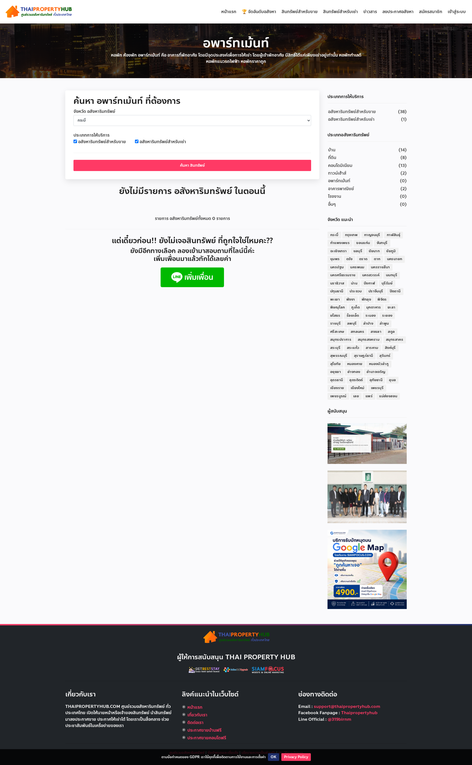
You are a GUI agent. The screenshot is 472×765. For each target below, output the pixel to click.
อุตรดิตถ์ (356, 380)
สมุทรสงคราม (368, 339)
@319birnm (339, 719)
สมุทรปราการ (340, 339)
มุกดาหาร (373, 307)
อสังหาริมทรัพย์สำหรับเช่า (163, 142)
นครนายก (394, 259)
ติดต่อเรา (195, 722)
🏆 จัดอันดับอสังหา (259, 12)
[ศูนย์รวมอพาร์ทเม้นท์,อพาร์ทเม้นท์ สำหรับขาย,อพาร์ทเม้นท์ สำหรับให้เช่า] (38, 11)
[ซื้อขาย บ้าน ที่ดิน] (192, 277)
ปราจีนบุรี (375, 291)
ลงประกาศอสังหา (398, 12)
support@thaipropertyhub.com (347, 706)
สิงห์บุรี (390, 348)
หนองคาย (354, 364)
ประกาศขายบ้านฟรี (204, 730)
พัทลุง (366, 299)
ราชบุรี (335, 323)
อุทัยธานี (376, 380)
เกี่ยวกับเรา (197, 715)
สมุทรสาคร (394, 339)
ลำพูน (384, 323)
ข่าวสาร (370, 12)
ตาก (377, 259)
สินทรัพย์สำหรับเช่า (340, 12)
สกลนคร (357, 331)
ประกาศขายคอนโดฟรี (206, 738)
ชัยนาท (374, 251)
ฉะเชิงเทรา (338, 251)
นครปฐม (337, 267)
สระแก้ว (353, 348)
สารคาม (372, 348)
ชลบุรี (357, 251)
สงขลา (376, 331)
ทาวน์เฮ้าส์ (337, 173)
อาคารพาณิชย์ (341, 189)
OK (273, 757)
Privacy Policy (296, 757)
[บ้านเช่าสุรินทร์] (367, 443)
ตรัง (349, 259)
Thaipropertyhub (359, 713)
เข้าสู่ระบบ (457, 12)
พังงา (350, 299)
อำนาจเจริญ (376, 372)
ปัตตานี (395, 291)
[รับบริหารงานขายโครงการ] (367, 496)
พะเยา (335, 299)
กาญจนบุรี (372, 235)
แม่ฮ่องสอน (388, 396)
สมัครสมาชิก (430, 12)
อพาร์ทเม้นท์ (339, 181)
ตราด (363, 259)
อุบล (392, 380)
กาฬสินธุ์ (393, 235)
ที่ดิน (332, 157)
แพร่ (369, 396)
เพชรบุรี (377, 388)
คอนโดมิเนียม (340, 165)
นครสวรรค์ (370, 275)
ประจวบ (356, 291)
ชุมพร (335, 259)
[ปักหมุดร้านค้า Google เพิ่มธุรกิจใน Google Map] (367, 569)
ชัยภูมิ (391, 251)
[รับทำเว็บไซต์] (268, 669)
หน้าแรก (228, 12)
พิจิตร (382, 299)
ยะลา (392, 307)
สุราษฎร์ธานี (363, 355)
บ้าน (331, 150)
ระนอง (370, 315)
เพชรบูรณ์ (338, 396)
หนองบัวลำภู (379, 364)
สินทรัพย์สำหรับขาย (300, 12)
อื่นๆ (332, 204)
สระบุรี (335, 348)
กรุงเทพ (351, 235)
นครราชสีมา (380, 267)
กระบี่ (334, 235)
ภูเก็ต (355, 307)
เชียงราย (337, 388)
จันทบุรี (382, 243)
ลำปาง (368, 323)
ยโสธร (335, 315)
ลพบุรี (352, 323)
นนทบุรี (391, 275)
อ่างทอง (353, 372)
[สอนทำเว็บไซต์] (236, 669)
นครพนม (357, 267)
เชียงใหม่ (357, 388)
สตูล (391, 331)
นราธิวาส (337, 283)
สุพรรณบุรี (338, 355)
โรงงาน (334, 196)
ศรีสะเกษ (337, 331)
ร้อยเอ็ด (353, 315)
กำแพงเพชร (340, 243)
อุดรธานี (336, 380)
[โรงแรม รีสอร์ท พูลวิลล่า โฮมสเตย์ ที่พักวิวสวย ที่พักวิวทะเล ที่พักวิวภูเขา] (204, 669)
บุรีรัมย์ (387, 283)
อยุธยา (335, 372)
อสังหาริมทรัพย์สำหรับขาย (102, 142)
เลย (356, 396)
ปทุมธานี (336, 291)
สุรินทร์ (384, 355)
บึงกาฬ (369, 283)
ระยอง (387, 315)
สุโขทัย (335, 364)
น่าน (354, 283)
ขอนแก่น (363, 243)
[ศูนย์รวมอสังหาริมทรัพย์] (236, 636)
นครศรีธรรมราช (343, 275)
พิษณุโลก (337, 307)
